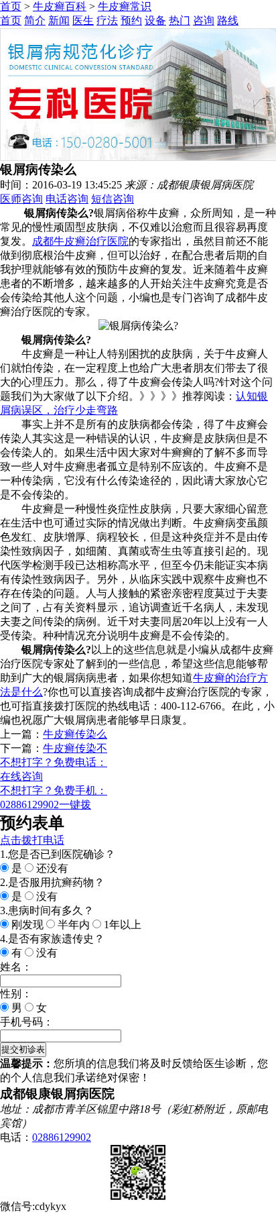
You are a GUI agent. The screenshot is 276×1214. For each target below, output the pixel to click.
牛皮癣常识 (124, 6)
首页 (10, 6)
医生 (83, 20)
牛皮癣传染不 (75, 748)
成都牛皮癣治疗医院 (80, 241)
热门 (179, 20)
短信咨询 (112, 199)
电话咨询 (67, 199)
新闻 (59, 20)
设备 (155, 20)
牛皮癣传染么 (75, 734)
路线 (227, 20)
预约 (131, 20)
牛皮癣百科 (59, 6)
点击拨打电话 (32, 840)
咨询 (203, 20)
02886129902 (61, 1137)
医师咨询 (21, 199)
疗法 (107, 20)
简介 (35, 20)
